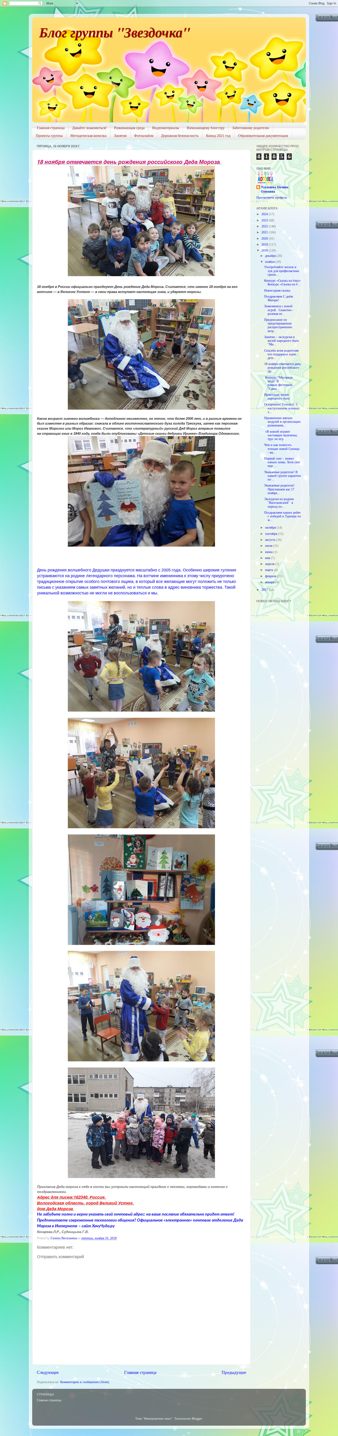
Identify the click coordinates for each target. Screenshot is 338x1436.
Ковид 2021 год (218, 136)
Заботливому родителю (250, 128)
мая (268, 558)
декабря (271, 256)
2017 (265, 589)
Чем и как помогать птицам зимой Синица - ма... (281, 448)
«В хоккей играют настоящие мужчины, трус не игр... (281, 435)
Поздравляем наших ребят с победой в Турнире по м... (282, 516)
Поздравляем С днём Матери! (278, 298)
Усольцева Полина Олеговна (274, 189)
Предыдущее (234, 1372)
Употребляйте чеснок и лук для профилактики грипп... (281, 270)
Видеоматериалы (165, 128)
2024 (265, 214)
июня (269, 552)
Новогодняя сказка (277, 290)
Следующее (48, 1372)
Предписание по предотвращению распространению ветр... (278, 325)
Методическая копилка (88, 136)
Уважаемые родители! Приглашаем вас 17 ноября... (279, 489)
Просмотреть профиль (271, 197)
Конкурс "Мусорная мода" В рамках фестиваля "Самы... (278, 383)
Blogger (197, 1418)
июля (269, 545)
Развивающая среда (129, 128)
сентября (271, 534)
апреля (270, 564)
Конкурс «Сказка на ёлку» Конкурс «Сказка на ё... (282, 282)
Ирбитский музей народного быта (276, 396)
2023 (265, 220)
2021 (265, 232)
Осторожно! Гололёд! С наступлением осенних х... (282, 408)
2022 (265, 226)
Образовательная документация (263, 136)
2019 (265, 244)
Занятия (120, 136)
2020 (265, 238)
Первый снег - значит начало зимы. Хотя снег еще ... (282, 462)
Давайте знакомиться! (89, 128)
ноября (270, 261)
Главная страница (51, 128)
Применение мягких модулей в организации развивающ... (282, 421)
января (270, 582)
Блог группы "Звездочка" (114, 32)
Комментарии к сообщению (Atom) (84, 1382)
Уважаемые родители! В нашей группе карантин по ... (282, 475)
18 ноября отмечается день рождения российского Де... (282, 367)
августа (270, 539)
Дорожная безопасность (179, 136)
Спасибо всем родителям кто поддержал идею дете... (281, 354)
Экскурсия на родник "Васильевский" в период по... (279, 502)
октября (271, 527)
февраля (271, 576)
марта (269, 570)
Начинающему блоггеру (206, 128)
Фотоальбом (143, 136)
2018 (265, 250)
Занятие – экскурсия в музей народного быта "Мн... (281, 340)
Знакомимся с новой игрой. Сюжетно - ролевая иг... (279, 309)
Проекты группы (49, 136)
